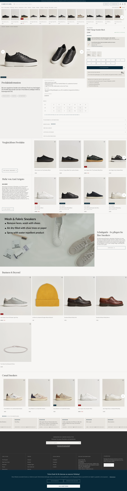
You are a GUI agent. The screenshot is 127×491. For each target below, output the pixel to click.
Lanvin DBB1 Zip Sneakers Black (107, 21)
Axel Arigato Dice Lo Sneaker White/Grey (111, 408)
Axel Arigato (90, 27)
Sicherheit (4, 464)
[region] (63, 423)
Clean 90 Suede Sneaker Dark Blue (91, 207)
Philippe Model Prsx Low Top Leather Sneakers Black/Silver (62, 21)
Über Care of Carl (6, 462)
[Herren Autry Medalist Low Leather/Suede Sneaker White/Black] (14, 393)
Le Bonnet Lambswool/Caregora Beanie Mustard (42, 317)
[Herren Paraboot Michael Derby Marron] (111, 295)
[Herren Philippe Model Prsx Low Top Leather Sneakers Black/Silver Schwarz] (62, 14)
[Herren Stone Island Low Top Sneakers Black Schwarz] (5, 14)
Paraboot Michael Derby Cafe (70, 317)
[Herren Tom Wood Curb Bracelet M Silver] (15, 342)
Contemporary (22, 95)
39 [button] (91, 60)
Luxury (55, 7)
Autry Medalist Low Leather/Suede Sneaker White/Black (13, 408)
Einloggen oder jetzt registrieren (97, 46)
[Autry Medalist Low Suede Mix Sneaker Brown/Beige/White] (64, 407)
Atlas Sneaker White (39, 207)
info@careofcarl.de (89, 469)
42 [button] (110, 60)
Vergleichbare (13, 142)
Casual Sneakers (14, 26)
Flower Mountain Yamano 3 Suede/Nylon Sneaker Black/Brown (118, 21)
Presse (3, 466)
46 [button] (110, 63)
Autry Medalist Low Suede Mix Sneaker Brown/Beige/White (61, 408)
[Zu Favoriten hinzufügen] (54, 142)
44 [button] (91, 63)
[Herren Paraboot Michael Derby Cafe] (79, 295)
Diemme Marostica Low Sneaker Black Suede (42, 21)
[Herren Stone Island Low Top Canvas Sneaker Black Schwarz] (71, 14)
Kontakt (29, 462)
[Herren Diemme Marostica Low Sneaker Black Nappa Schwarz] (99, 14)
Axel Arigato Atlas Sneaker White (85, 408)
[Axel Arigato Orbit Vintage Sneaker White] (94, 54)
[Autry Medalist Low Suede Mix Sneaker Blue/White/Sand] (39, 407)
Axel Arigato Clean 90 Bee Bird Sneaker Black (53, 21)
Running (46, 7)
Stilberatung (114, 4)
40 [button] (101, 60)
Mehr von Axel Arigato (13, 179)
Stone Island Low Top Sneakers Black (5, 21)
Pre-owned (51, 7)
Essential (14, 95)
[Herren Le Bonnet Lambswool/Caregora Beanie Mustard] (47, 295)
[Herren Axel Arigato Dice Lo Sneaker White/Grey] (113, 393)
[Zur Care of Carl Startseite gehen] (7, 4)
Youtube (54, 464)
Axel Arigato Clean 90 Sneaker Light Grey (9, 317)
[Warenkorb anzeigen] (125, 4)
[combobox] (123, 7)
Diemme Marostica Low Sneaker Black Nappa (99, 21)
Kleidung (12, 7)
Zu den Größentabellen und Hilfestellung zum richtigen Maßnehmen (61, 114)
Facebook (55, 462)
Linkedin (54, 466)
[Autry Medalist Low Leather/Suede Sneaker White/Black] (14, 407)
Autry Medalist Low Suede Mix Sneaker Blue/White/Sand (37, 408)
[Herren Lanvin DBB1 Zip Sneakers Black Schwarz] (109, 14)
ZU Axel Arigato (7, 209)
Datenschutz (4, 469)
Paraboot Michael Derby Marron (103, 317)
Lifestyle (33, 7)
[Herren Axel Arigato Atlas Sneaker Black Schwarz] (34, 14)
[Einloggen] (120, 4)
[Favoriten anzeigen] (122, 4)
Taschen (29, 7)
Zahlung (29, 469)
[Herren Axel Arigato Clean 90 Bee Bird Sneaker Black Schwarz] (52, 14)
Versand (29, 459)
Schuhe (16, 7)
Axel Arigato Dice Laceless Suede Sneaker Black (90, 21)
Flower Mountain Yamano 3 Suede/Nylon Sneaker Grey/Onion (81, 21)
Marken (37, 7)
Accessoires (21, 7)
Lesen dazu (110, 247)
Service (106, 4)
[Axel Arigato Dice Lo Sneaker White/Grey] (113, 407)
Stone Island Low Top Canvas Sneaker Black (71, 21)
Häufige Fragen (31, 464)
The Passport (5, 459)
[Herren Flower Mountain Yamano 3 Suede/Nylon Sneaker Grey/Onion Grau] (80, 14)
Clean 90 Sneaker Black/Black (65, 207)
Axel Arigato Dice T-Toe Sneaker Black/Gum (24, 21)
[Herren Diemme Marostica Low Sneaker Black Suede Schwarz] (43, 14)
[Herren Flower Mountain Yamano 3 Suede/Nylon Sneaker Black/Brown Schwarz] (118, 14)
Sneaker (7, 26)
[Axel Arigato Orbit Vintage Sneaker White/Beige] (99, 54)
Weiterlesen (112, 476)
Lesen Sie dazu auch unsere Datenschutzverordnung (63, 446)
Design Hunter (5, 95)
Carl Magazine (115, 7)
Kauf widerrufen (31, 466)
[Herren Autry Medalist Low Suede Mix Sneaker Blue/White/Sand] (39, 393)
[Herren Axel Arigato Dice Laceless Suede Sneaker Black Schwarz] (90, 14)
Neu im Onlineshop (5, 7)
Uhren (25, 7)
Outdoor (42, 7)
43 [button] (120, 60)
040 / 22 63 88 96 (85, 467)
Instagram (55, 459)
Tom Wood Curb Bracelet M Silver (8, 364)
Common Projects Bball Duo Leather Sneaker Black (14, 21)
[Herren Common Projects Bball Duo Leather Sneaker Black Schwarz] (15, 14)
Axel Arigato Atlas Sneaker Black (34, 21)
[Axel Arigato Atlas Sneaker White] (89, 407)
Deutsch (123, 7)
